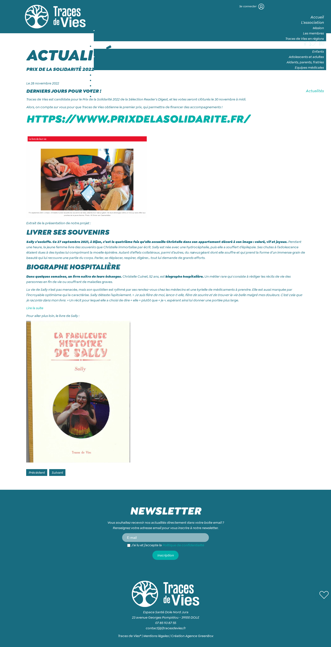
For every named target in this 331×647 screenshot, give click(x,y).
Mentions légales (156, 636)
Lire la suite (34, 308)
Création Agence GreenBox (192, 636)
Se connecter (248, 6)
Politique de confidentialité (183, 545)
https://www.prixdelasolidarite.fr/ (137, 119)
